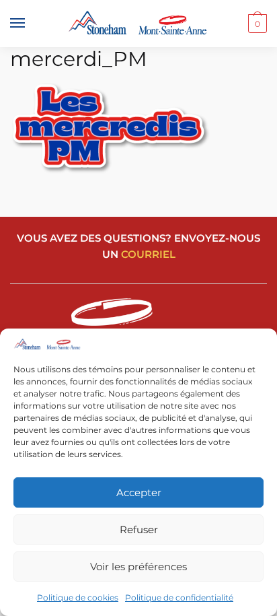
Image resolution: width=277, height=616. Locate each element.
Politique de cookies (77, 597)
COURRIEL (148, 254)
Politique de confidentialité (179, 597)
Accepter (138, 492)
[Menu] (30, 23)
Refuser (139, 529)
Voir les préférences (138, 566)
